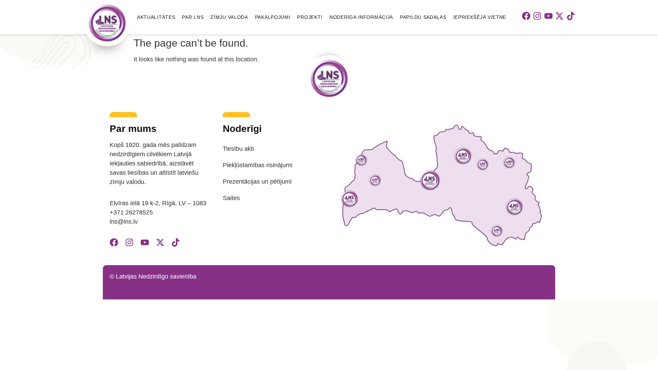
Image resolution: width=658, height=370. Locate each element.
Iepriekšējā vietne (480, 17)
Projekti (309, 17)
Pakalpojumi (273, 17)
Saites (231, 198)
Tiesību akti (238, 148)
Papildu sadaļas (423, 17)
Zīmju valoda (229, 17)
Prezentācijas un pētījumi (257, 181)
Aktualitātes (156, 17)
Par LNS (193, 17)
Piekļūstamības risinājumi (257, 165)
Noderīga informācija (361, 17)
